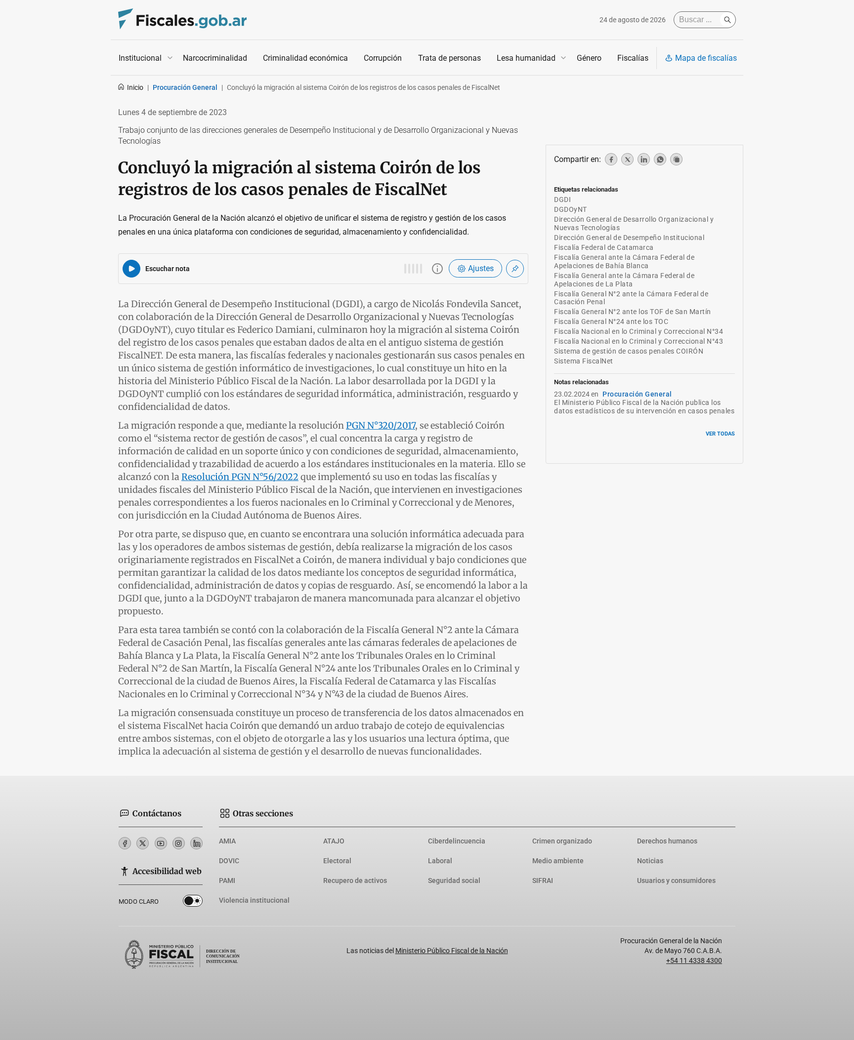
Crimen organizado (562, 841)
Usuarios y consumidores (676, 880)
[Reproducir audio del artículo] (131, 269)
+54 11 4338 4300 (694, 960)
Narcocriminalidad (215, 58)
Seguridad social (454, 880)
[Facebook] (125, 843)
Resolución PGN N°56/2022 (240, 476)
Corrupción (383, 58)
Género (589, 58)
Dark (192, 902)
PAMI (227, 880)
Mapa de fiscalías (706, 58)
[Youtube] (161, 843)
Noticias (650, 861)
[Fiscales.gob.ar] (182, 20)
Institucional (140, 58)
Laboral (440, 861)
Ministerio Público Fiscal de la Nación (451, 951)
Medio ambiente (558, 861)
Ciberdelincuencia (456, 841)
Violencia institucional (254, 900)
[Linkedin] (196, 843)
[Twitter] (142, 843)
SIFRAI (542, 880)
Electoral (337, 861)
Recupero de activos (355, 880)
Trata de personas (449, 58)
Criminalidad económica (305, 58)
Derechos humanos (667, 841)
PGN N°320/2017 (380, 425)
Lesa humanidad (526, 58)
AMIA (227, 841)
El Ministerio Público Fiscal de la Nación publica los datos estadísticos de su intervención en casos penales (644, 407)
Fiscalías (632, 58)
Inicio (135, 87)
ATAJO (333, 841)
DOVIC (229, 861)
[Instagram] (178, 843)
